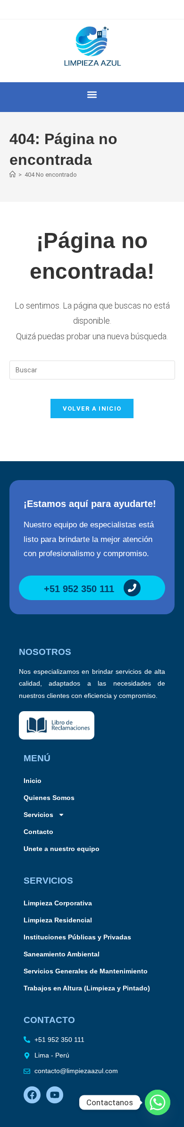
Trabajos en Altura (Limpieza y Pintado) (87, 988)
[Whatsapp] (157, 1102)
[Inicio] (12, 174)
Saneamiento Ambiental (62, 954)
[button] (92, 95)
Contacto (38, 831)
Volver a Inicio (92, 408)
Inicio (33, 780)
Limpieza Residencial (58, 920)
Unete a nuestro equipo (62, 848)
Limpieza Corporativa (58, 903)
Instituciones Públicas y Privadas (77, 937)
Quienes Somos (49, 797)
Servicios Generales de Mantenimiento (86, 971)
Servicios (38, 814)
